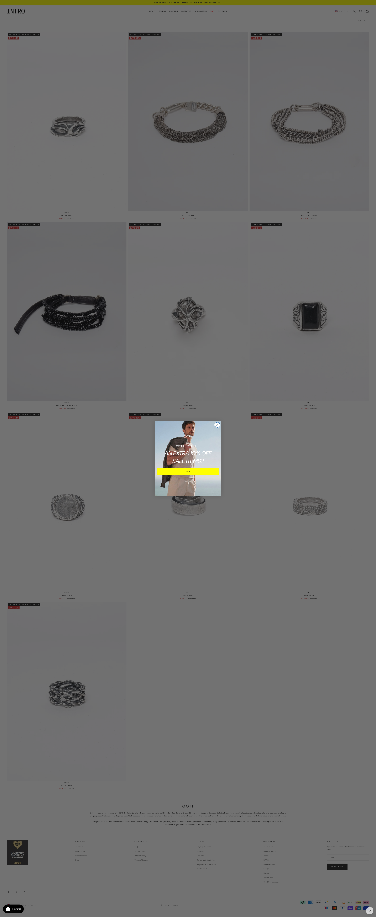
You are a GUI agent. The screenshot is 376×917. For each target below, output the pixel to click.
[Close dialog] (217, 424)
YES (188, 471)
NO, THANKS (188, 481)
